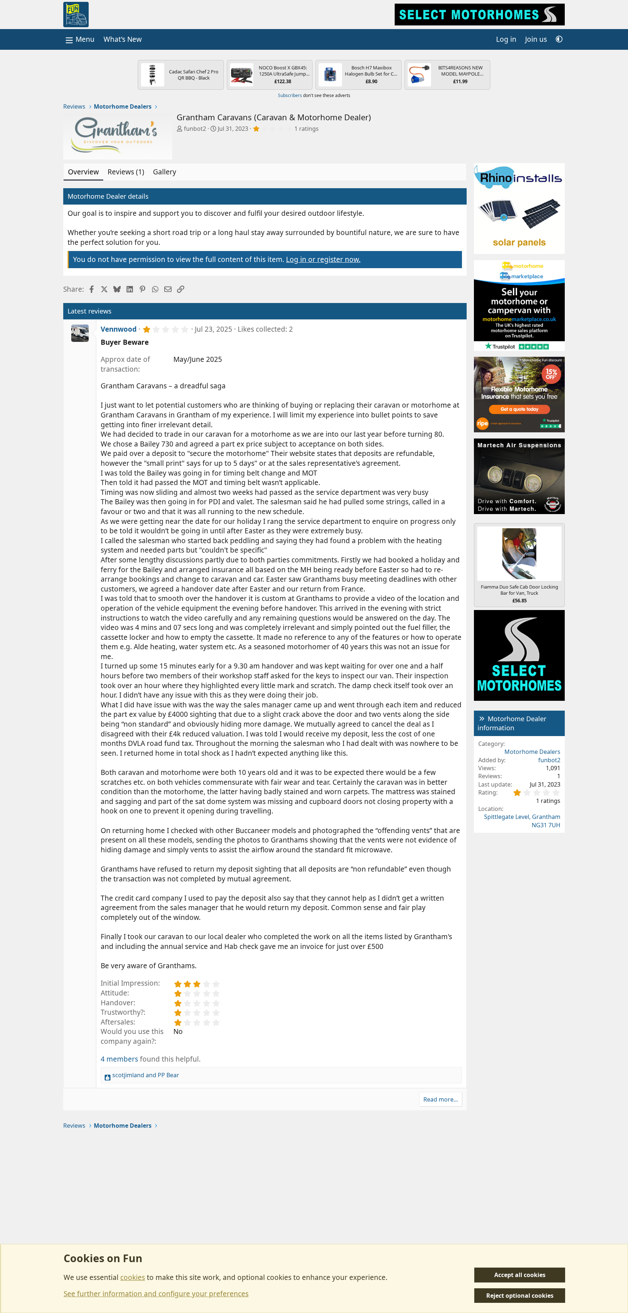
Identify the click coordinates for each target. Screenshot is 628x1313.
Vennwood (119, 329)
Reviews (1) (126, 172)
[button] (559, 39)
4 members (119, 1059)
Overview (83, 172)
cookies (132, 1277)
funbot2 (195, 129)
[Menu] (79, 39)
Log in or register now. (323, 259)
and (145, 1075)
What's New (123, 39)
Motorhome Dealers (532, 752)
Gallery (164, 172)
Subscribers (290, 95)
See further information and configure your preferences (156, 1293)
